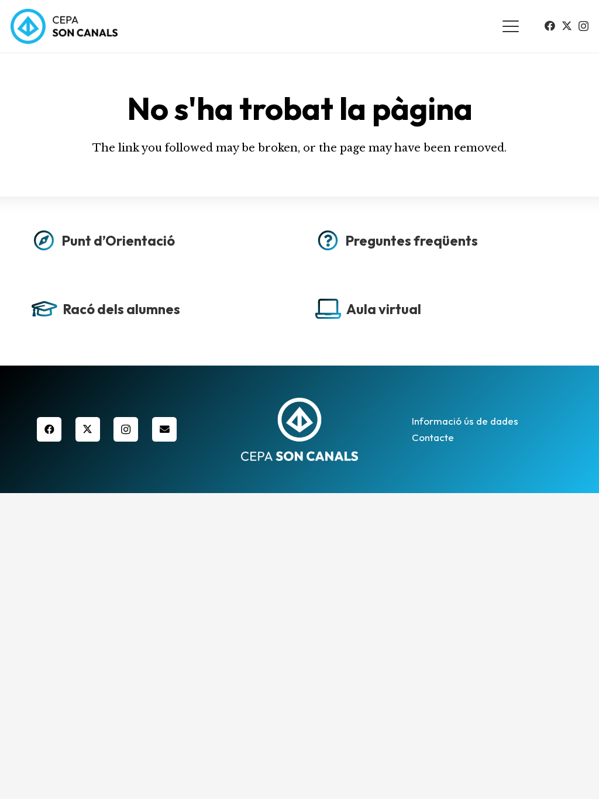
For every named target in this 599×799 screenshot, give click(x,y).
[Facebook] (550, 25)
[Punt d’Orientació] (157, 244)
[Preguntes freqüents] (441, 244)
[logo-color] (64, 26)
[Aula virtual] (441, 312)
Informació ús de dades (465, 421)
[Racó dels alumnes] (157, 312)
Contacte (433, 437)
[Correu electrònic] (164, 429)
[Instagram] (583, 26)
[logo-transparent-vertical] (299, 429)
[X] (567, 25)
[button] (511, 26)
